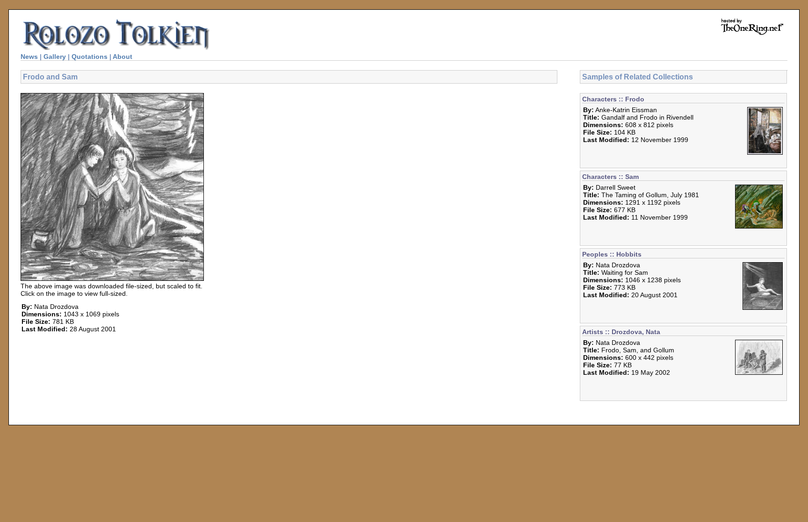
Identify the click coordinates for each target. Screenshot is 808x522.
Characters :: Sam (610, 176)
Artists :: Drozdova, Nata (621, 332)
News (29, 56)
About (122, 56)
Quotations (90, 56)
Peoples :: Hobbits (612, 254)
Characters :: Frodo (613, 99)
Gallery (54, 56)
